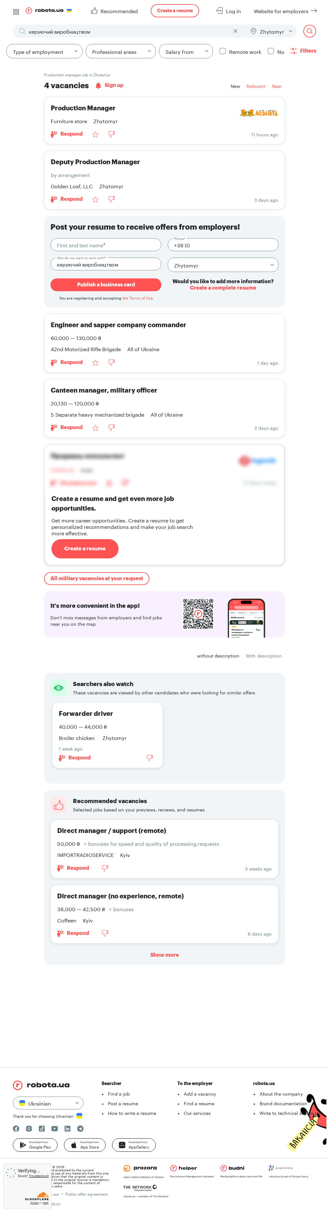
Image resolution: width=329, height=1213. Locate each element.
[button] (35, 1145)
